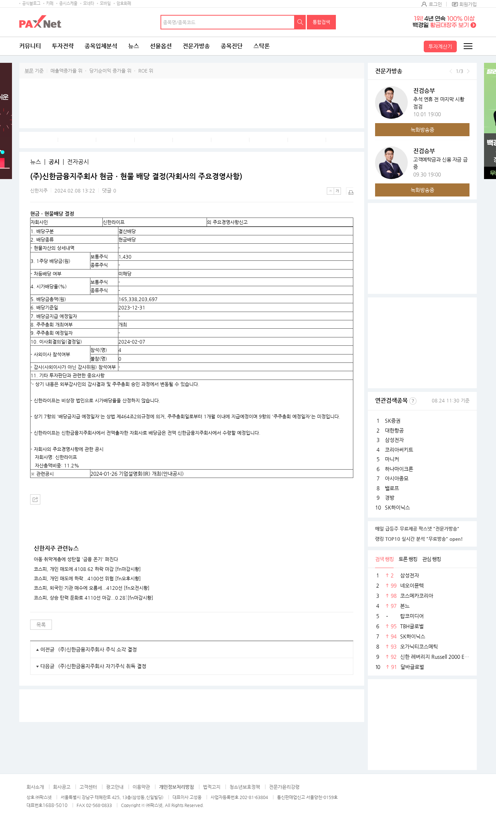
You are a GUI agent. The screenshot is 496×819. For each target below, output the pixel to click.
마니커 (392, 459)
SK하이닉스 (397, 507)
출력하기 (349, 191)
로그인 (435, 4)
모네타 (88, 3)
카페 (49, 3)
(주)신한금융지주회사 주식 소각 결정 (97, 649)
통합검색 (321, 22)
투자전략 (63, 45)
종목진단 (232, 45)
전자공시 (78, 162)
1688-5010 (55, 805)
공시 (54, 162)
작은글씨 (330, 191)
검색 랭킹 (384, 559)
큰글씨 (337, 191)
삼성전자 (394, 440)
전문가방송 (196, 45)
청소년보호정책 (244, 787)
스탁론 (261, 45)
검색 (300, 22)
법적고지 (211, 787)
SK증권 (393, 420)
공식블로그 (31, 3)
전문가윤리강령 (284, 787)
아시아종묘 (396, 478)
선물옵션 (161, 45)
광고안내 (114, 787)
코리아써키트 (399, 450)
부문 (29, 70)
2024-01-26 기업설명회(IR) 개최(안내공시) (137, 474)
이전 (451, 71)
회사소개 (35, 787)
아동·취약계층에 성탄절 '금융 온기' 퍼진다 (76, 559)
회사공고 (61, 787)
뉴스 (133, 45)
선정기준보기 (412, 401)
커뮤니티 (30, 45)
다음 (468, 71)
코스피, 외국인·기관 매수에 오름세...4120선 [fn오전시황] (92, 588)
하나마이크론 (399, 469)
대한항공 (394, 430)
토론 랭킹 (408, 559)
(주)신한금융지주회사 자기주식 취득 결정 (102, 666)
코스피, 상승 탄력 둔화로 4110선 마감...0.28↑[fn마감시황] (93, 597)
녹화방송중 (422, 130)
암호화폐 (124, 3)
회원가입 (468, 4)
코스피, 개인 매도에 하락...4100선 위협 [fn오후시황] (87, 578)
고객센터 (88, 787)
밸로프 (392, 488)
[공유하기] (35, 499)
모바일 (105, 3)
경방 (389, 497)
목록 (41, 625)
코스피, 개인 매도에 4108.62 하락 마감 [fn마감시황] (87, 569)
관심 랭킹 (431, 559)
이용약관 (141, 787)
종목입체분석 (101, 45)
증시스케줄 (68, 3)
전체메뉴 (468, 46)
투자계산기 (440, 46)
